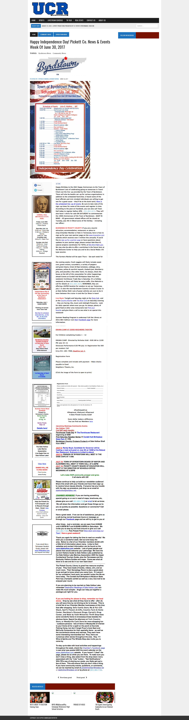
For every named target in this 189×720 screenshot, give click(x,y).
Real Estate (79, 20)
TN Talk (69, 20)
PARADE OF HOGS (79, 704)
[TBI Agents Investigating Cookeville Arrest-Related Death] (105, 701)
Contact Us (91, 20)
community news (59, 53)
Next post (81, 677)
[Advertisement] (138, 63)
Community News (45, 34)
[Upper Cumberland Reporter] (50, 9)
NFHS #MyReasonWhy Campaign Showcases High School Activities (61, 706)
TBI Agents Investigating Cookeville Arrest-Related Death (104, 706)
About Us (102, 20)
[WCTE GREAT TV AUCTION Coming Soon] (40, 701)
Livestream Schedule (55, 20)
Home (33, 20)
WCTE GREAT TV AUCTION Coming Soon (38, 705)
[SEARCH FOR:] (147, 25)
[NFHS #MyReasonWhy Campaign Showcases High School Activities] (61, 701)
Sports (41, 20)
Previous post (66, 677)
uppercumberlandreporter (48, 79)
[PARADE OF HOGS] (83, 701)
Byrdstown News (44, 53)
